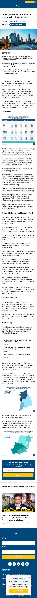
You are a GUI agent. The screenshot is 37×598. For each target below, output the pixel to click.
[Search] (35, 2)
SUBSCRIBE (18, 591)
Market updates (27, 11)
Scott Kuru (4, 21)
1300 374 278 (6, 570)
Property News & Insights (14, 11)
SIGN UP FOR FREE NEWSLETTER (19, 24)
